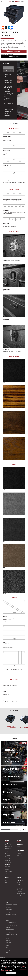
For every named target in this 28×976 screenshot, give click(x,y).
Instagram (8, 940)
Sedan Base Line (8, 862)
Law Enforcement (20, 851)
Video (7, 947)
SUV (6, 882)
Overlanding (19, 891)
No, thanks (3, 973)
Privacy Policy (8, 967)
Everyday (19, 895)
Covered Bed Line (8, 846)
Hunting (18, 882)
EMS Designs (7, 866)
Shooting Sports (20, 886)
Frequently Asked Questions (11, 922)
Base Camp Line (8, 848)
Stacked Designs (8, 868)
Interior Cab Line (8, 850)
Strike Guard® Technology (11, 914)
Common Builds (9, 909)
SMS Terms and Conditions (11, 934)
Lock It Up (8, 950)
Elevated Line (7, 860)
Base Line (7, 869)
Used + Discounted (9, 911)
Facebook (8, 944)
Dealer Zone (8, 942)
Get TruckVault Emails (10, 949)
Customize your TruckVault (11, 904)
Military (18, 848)
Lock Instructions (9, 924)
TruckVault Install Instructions (12, 925)
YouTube (7, 945)
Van (6, 885)
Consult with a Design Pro (11, 906)
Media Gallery (8, 938)
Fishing (18, 884)
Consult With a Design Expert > (14, 51)
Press (7, 952)
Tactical (18, 846)
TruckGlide (7, 851)
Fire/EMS (19, 853)
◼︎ (21, 119)
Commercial (19, 855)
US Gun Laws (8, 931)
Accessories (8, 912)
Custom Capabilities (10, 929)
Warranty (8, 927)
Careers (7, 920)
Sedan (6, 884)
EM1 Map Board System (10, 727)
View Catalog (8, 907)
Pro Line (6, 853)
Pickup (6, 880)
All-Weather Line (8, 844)
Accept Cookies (10, 973)
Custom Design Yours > (14, 56)
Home (14, 1)
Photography (19, 889)
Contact (7, 918)
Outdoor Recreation (21, 893)
